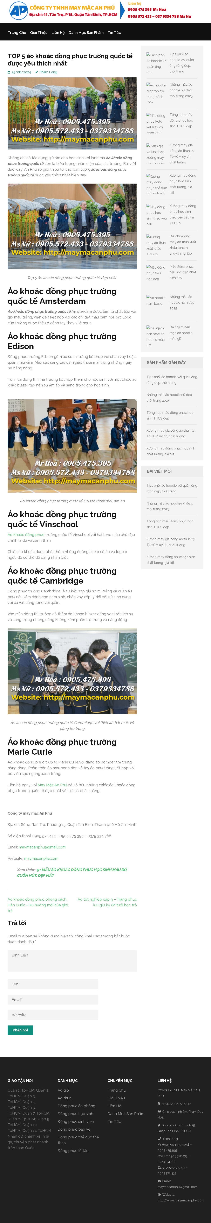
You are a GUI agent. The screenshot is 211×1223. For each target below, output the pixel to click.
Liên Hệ (58, 32)
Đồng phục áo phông (76, 1106)
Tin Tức (114, 32)
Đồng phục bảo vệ (74, 1129)
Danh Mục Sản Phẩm (86, 32)
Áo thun (65, 1098)
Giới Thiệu (39, 32)
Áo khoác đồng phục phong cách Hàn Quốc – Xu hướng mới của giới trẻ (38, 905)
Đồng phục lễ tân (73, 1150)
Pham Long (48, 72)
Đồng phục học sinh (75, 1114)
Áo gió (63, 1090)
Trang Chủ (17, 32)
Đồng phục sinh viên (76, 1121)
